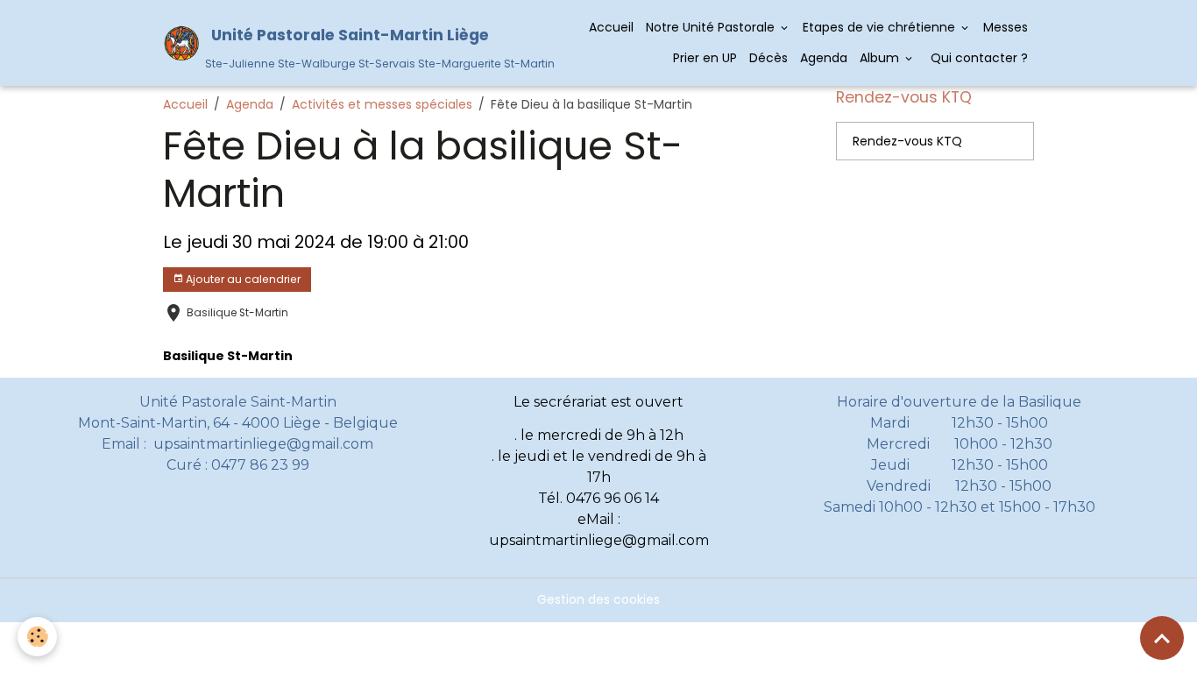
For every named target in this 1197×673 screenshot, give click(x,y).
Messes (1005, 27)
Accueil (611, 27)
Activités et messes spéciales (382, 104)
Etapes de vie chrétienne (881, 27)
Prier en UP (705, 58)
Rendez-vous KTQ (907, 141)
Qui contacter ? (977, 58)
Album (881, 58)
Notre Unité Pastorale (712, 27)
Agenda (823, 58)
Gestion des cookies (598, 599)
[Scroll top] (1162, 638)
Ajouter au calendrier (242, 279)
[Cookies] (37, 636)
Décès (768, 58)
